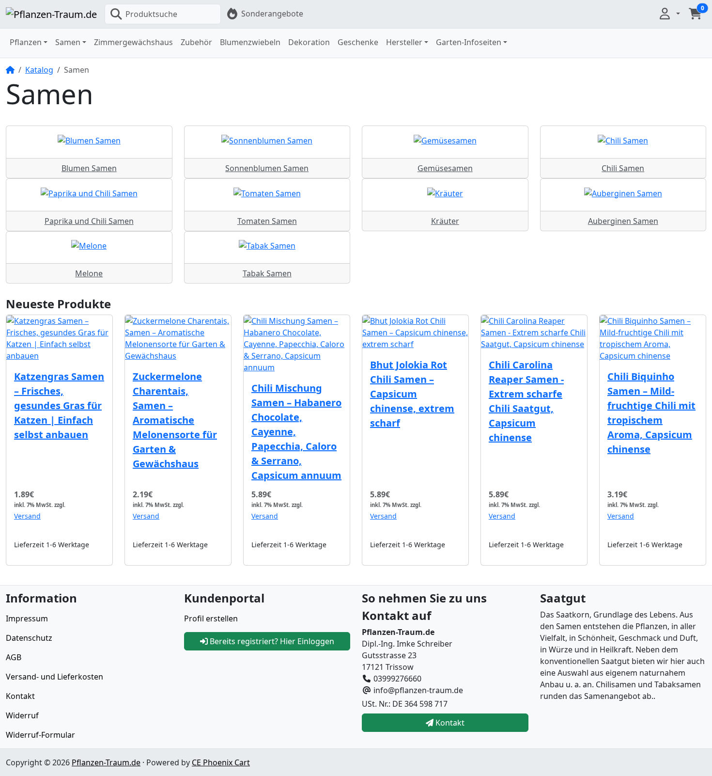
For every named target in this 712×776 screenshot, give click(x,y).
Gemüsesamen (445, 168)
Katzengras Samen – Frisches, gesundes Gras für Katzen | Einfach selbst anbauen (59, 405)
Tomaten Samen (267, 221)
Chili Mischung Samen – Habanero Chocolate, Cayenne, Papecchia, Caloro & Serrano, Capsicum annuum (296, 431)
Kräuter (445, 221)
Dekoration (309, 42)
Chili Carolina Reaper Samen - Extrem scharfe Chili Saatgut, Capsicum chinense (526, 401)
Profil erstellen (211, 618)
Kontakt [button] (448, 722)
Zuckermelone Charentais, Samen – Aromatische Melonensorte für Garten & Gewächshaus (175, 420)
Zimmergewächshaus (133, 42)
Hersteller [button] (404, 42)
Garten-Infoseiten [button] (468, 42)
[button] (669, 13)
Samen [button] (67, 42)
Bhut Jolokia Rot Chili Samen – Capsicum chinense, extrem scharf (412, 393)
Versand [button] (27, 516)
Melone (89, 273)
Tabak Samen (267, 273)
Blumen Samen (89, 168)
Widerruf (22, 715)
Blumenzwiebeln (250, 42)
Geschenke (358, 42)
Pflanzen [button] (26, 42)
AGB (13, 657)
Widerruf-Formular (40, 734)
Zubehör (196, 42)
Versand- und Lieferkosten (54, 676)
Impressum (27, 618)
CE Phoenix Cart (221, 762)
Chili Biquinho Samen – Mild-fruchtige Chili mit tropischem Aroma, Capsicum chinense (651, 413)
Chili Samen (623, 168)
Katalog (39, 69)
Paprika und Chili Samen (89, 221)
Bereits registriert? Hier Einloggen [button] (271, 641)
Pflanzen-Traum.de (106, 762)
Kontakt (20, 696)
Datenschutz (29, 638)
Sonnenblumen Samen (267, 168)
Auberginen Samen (623, 221)
